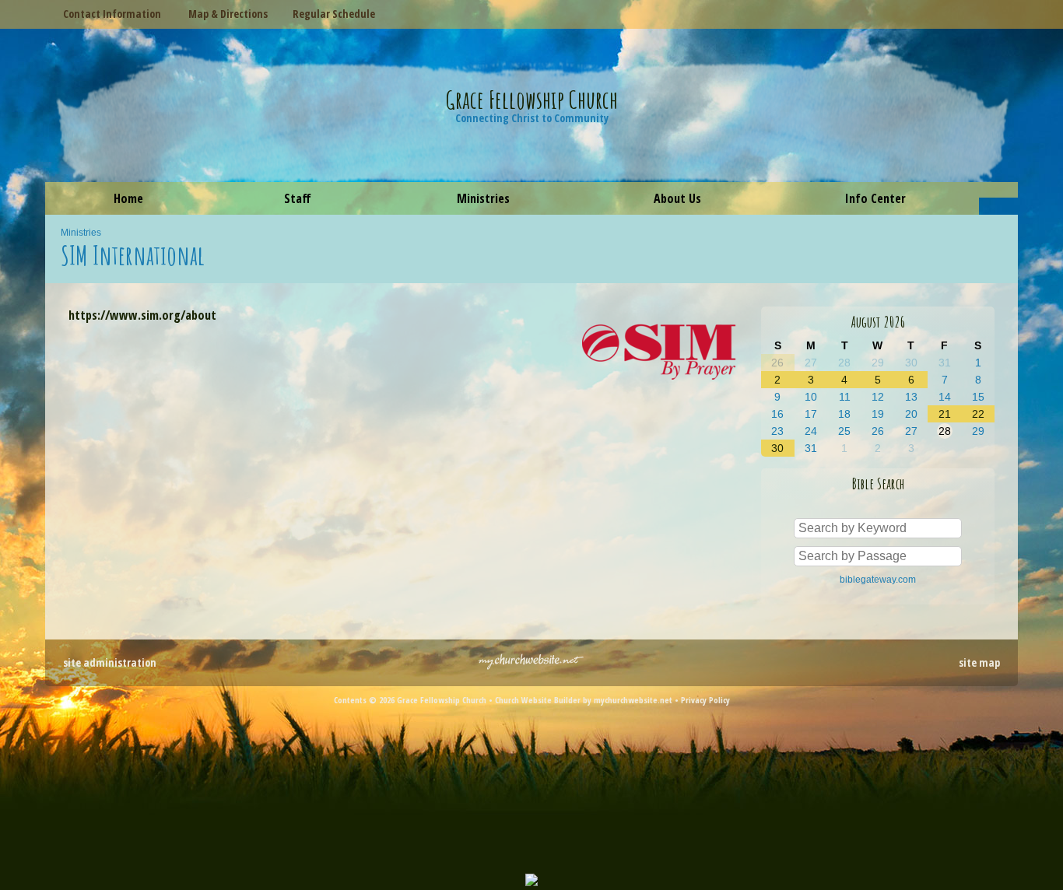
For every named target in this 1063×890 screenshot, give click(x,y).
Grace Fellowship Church (532, 99)
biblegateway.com (878, 579)
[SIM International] (660, 382)
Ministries (81, 232)
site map (979, 662)
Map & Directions (225, 13)
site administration (109, 662)
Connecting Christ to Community (532, 117)
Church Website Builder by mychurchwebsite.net (583, 700)
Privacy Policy (705, 700)
